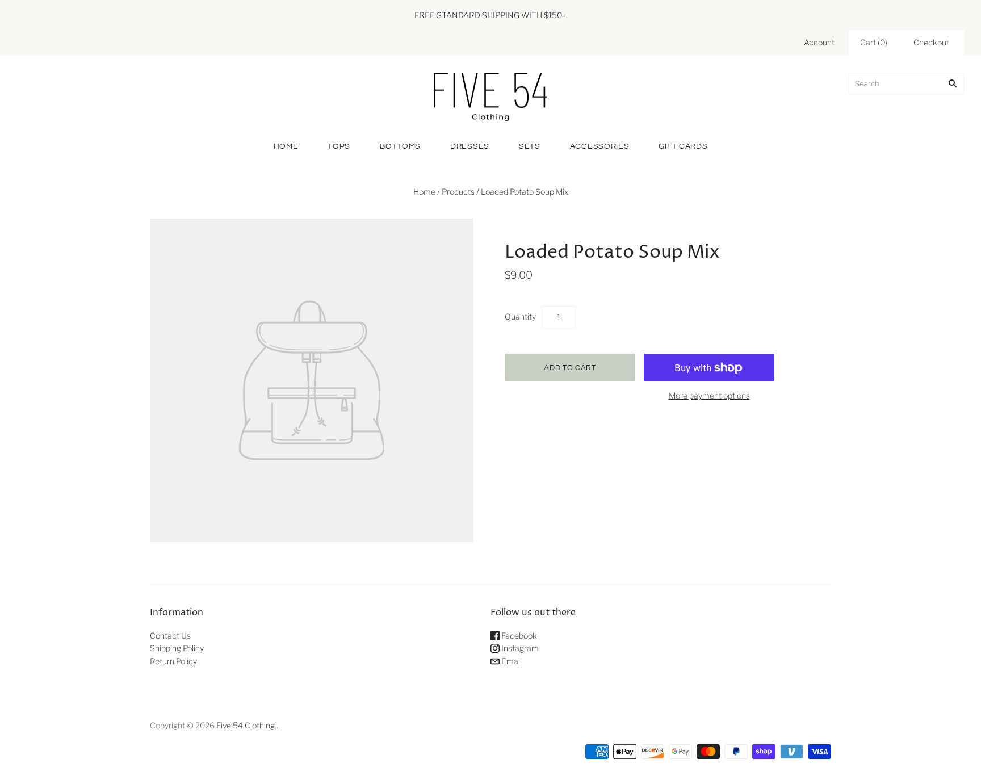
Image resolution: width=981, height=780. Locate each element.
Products (458, 191)
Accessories (600, 146)
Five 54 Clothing (245, 725)
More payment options (709, 395)
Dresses (469, 146)
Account (819, 42)
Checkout (931, 42)
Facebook (518, 635)
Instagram (519, 648)
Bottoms (400, 146)
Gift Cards (683, 146)
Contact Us (170, 635)
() (873, 42)
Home (286, 146)
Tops (339, 146)
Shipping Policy (177, 648)
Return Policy (173, 661)
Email (511, 661)
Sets (529, 146)
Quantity (520, 316)
